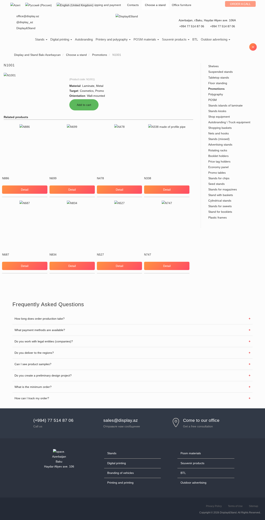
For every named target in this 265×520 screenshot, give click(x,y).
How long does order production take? (39, 318)
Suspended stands (220, 71)
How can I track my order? (31, 398)
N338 (147, 178)
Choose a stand (155, 5)
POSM (212, 100)
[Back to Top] (252, 507)
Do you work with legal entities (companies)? (43, 341)
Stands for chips (218, 178)
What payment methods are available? (39, 330)
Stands (40, 39)
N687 (5, 254)
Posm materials (191, 453)
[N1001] (10, 75)
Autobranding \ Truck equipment (229, 122)
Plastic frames (217, 217)
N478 (100, 178)
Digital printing (60, 39)
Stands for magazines (222, 189)
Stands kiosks (217, 111)
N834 (53, 254)
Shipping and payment (106, 5)
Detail (24, 189)
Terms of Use (235, 506)
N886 (5, 178)
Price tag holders (219, 161)
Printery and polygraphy (112, 39)
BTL (195, 39)
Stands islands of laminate (225, 105)
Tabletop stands (218, 77)
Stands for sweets (220, 206)
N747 (147, 254)
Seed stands (216, 183)
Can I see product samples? (32, 364)
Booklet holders (218, 156)
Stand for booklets (220, 211)
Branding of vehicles (120, 473)
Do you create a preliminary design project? (43, 375)
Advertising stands (220, 144)
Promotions (216, 88)
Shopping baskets (220, 127)
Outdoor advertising (214, 39)
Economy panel (218, 167)
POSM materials (145, 39)
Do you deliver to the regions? (34, 352)
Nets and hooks (218, 133)
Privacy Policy (214, 506)
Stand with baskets (220, 195)
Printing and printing (120, 482)
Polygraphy (215, 94)
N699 (53, 178)
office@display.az (27, 16)
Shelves (213, 66)
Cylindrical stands (219, 200)
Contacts (133, 5)
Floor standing (217, 83)
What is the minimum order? (33, 387)
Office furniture (181, 5)
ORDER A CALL (240, 4)
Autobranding (84, 39)
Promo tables (217, 172)
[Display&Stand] (127, 16)
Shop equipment (219, 116)
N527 (100, 254)
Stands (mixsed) (219, 139)
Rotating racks (217, 150)
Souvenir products (174, 39)
